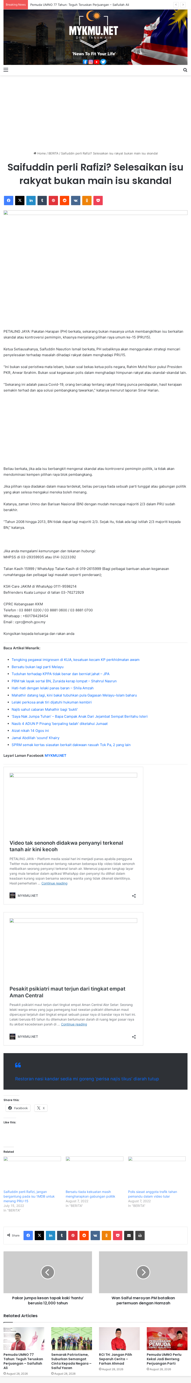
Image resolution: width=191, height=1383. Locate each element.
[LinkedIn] (31, 200)
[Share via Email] (128, 1235)
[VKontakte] (75, 200)
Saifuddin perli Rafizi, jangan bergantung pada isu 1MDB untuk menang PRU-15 (29, 1196)
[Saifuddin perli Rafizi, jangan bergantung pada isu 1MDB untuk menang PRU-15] (32, 1172)
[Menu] (5, 69)
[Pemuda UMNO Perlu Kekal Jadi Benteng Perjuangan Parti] (167, 1338)
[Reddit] (64, 200)
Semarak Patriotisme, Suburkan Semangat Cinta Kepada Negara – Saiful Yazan (71, 1361)
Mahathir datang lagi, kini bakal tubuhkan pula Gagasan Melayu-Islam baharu (74, 695)
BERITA (53, 153)
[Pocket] (98, 200)
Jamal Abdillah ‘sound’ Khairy (35, 738)
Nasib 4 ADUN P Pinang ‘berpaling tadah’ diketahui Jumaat (60, 723)
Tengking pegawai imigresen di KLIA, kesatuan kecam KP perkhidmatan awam (76, 659)
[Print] (140, 1235)
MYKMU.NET (55, 755)
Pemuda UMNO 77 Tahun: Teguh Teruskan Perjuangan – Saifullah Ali (79, 5)
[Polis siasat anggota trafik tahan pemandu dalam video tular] (157, 1172)
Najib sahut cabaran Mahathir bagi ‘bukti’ (45, 709)
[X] (19, 200)
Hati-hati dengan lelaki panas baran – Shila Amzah (53, 688)
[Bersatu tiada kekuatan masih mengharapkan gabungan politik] (94, 1172)
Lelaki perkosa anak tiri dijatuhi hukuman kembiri (52, 702)
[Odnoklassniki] (87, 200)
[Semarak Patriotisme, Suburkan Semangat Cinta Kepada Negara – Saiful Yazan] (71, 1338)
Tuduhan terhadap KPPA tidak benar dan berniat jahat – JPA (60, 674)
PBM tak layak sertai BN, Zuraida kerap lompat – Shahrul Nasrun (64, 681)
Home (41, 153)
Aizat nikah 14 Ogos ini (30, 730)
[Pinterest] (53, 200)
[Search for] (185, 69)
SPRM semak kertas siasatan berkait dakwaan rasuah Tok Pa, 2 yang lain (71, 745)
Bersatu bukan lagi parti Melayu (38, 667)
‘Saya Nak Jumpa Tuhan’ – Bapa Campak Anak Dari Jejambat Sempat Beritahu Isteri (80, 716)
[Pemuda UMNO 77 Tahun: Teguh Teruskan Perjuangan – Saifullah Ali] (23, 1338)
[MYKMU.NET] (95, 37)
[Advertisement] (95, 111)
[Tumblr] (42, 200)
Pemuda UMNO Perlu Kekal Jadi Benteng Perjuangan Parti (164, 1359)
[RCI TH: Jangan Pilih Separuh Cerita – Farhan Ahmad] (119, 1338)
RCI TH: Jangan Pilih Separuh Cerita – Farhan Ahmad (115, 1359)
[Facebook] (8, 200)
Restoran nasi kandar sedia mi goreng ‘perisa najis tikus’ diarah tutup (87, 1079)
